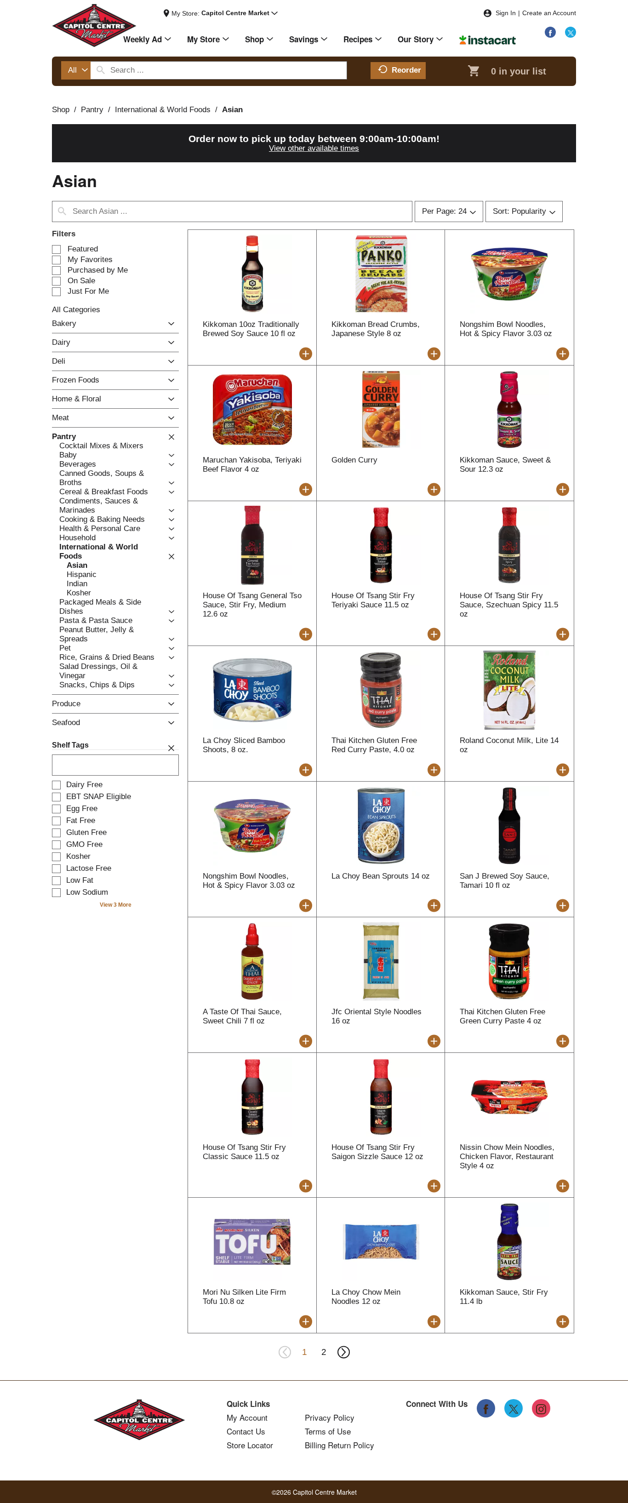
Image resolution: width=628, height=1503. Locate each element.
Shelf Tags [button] (70, 745)
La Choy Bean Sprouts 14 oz (380, 876)
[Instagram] (541, 1408)
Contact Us (246, 1431)
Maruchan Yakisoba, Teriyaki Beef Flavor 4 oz (252, 465)
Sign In (506, 13)
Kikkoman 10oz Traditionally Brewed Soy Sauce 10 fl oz (251, 329)
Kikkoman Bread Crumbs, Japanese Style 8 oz (375, 329)
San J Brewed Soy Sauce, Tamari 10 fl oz (504, 881)
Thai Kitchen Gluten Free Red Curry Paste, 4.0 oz (374, 745)
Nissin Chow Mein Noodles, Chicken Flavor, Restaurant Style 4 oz (507, 1156)
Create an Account (549, 13)
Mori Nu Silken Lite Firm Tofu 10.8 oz (244, 1297)
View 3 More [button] (115, 905)
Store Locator (250, 1445)
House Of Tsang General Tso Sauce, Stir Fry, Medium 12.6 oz (252, 604)
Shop (60, 109)
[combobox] (76, 70)
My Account (247, 1417)
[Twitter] (570, 32)
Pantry (92, 109)
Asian (232, 109)
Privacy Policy (329, 1417)
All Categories (76, 309)
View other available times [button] (314, 148)
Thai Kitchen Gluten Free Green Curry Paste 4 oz (502, 1016)
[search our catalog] (101, 70)
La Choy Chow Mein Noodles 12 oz (365, 1297)
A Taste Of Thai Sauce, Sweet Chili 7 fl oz (242, 1016)
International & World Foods (163, 109)
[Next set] (343, 1352)
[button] (239, 13)
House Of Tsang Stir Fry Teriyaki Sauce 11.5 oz (373, 600)
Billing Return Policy (339, 1445)
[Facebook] (550, 32)
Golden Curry (354, 460)
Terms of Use (328, 1431)
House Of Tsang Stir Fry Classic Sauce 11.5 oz (244, 1152)
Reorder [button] (406, 70)
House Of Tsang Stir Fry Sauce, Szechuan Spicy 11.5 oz (509, 604)
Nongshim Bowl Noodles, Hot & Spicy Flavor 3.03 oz (506, 329)
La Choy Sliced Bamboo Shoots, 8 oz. (244, 745)
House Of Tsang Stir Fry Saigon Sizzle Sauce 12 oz (377, 1152)
